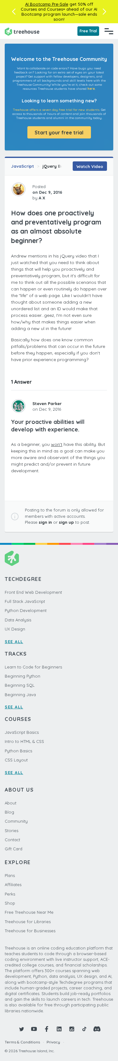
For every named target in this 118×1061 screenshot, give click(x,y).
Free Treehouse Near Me (29, 912)
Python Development (26, 610)
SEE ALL (14, 641)
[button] (13, 12)
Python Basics (18, 750)
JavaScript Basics (22, 732)
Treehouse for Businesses (30, 930)
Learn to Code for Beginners (33, 666)
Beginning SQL (20, 685)
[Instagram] (71, 1029)
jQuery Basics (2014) (63, 166)
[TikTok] (84, 1029)
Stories (11, 830)
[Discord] (97, 1029)
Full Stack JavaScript (25, 601)
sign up (66, 522)
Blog (9, 812)
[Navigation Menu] (108, 31)
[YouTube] (34, 1029)
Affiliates (13, 884)
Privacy (53, 1042)
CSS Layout (16, 759)
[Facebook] (46, 1029)
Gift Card (13, 848)
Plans (10, 875)
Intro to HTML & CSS (24, 741)
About (10, 802)
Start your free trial (59, 132)
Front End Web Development (33, 592)
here (91, 89)
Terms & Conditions (22, 1042)
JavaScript (22, 166)
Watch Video (89, 166)
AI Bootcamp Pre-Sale (46, 4)
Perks (10, 893)
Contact (12, 839)
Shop (10, 903)
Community (16, 821)
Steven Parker (47, 403)
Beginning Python (22, 676)
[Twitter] (21, 1029)
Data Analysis (18, 619)
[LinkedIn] (59, 1029)
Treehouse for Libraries (28, 921)
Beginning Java (20, 694)
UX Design (15, 628)
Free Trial (88, 31)
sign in (45, 522)
